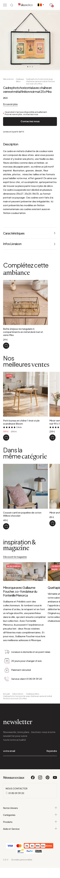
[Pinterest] (48, 779)
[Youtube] (55, 779)
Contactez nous (30, 121)
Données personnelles (21, 860)
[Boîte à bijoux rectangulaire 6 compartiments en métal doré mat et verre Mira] (6, 346)
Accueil (6, 694)
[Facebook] (33, 779)
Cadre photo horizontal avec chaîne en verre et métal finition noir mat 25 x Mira (40, 81)
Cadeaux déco (20, 80)
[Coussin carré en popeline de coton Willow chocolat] (6, 526)
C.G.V (5, 860)
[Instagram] (40, 779)
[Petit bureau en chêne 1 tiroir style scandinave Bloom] (6, 437)
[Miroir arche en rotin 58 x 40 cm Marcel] (52, 523)
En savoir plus (10, 104)
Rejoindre (51, 750)
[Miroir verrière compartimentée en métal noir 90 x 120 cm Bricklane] (52, 437)
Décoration (8, 79)
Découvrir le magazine (15, 556)
